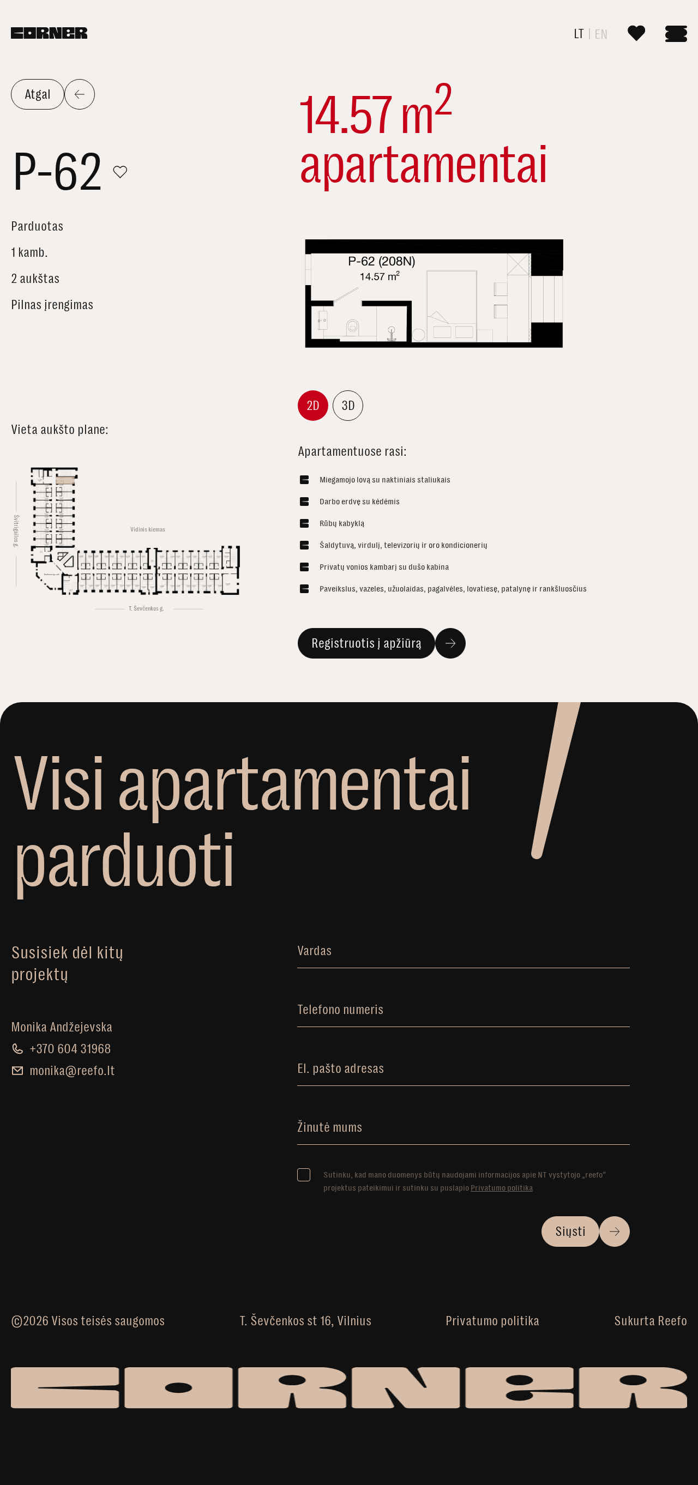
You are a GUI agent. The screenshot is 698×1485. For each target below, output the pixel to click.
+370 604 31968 (70, 1049)
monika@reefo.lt (72, 1070)
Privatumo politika (502, 1187)
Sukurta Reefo (650, 1321)
